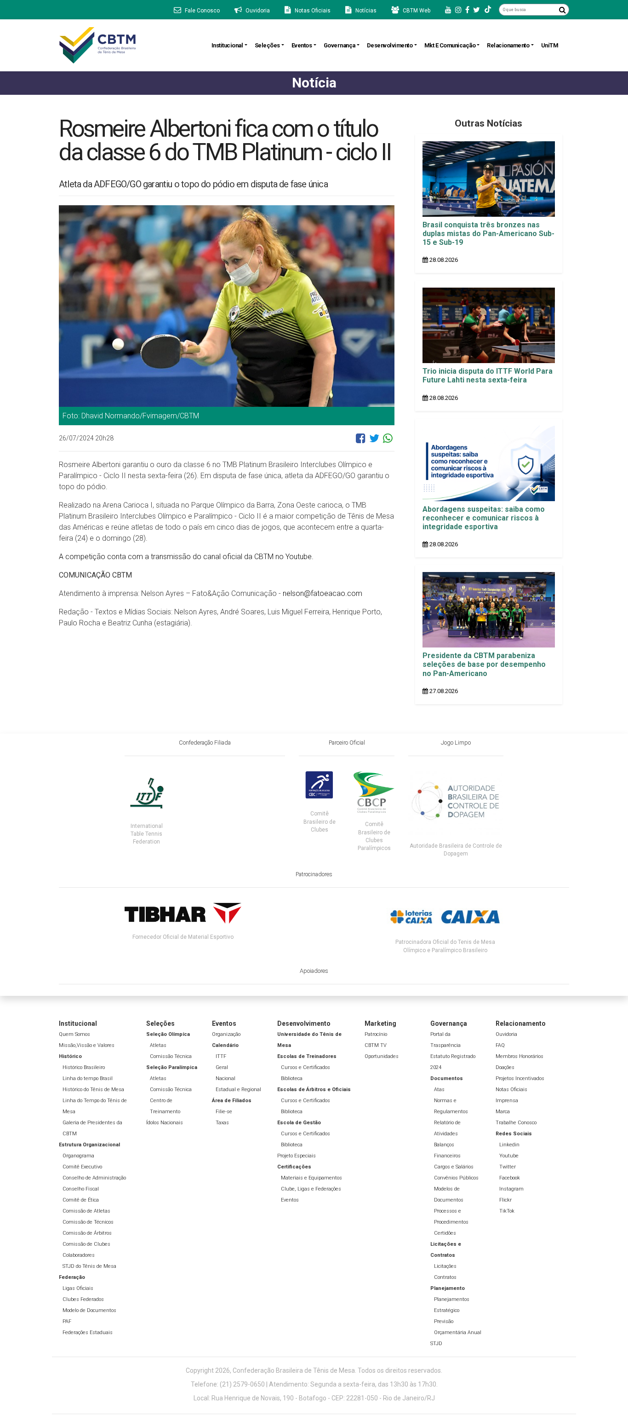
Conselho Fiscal (81, 1189)
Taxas (222, 1123)
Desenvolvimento (390, 45)
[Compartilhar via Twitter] (374, 442)
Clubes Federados (83, 1299)
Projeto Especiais (296, 1156)
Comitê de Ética (81, 1200)
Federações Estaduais (88, 1332)
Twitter (507, 1167)
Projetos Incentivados (520, 1078)
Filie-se (224, 1112)
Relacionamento (508, 45)
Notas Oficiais (511, 1090)
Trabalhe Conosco (516, 1123)
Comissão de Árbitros (87, 1233)
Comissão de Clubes (86, 1244)
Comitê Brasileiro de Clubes (319, 821)
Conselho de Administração (94, 1178)
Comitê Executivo (82, 1167)
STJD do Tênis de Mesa (89, 1266)
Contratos (445, 1277)
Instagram (511, 1189)
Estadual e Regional (238, 1090)
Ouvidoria (506, 1034)
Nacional (225, 1078)
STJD (436, 1344)
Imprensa (507, 1101)
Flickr (505, 1200)
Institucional (227, 45)
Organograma (78, 1156)
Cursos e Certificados (305, 1067)
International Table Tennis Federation (147, 834)
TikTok (506, 1211)
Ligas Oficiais (78, 1288)
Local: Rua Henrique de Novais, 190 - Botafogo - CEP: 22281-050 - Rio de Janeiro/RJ (314, 1398)
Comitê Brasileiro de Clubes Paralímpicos (374, 836)
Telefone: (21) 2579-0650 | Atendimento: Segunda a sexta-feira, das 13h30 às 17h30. (314, 1384)
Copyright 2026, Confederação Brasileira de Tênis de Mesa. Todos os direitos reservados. (314, 1370)
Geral (222, 1067)
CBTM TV (376, 1045)
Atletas (158, 1045)
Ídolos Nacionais (164, 1123)
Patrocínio (376, 1034)
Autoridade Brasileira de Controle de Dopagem (456, 850)
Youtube (509, 1156)
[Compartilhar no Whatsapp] (387, 442)
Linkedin (509, 1145)
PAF (67, 1321)
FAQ (500, 1045)
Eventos (301, 45)
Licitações (445, 1266)
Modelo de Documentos (89, 1310)
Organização (226, 1034)
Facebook (509, 1178)
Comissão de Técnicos (88, 1222)
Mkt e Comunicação (450, 45)
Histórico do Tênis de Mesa (93, 1090)
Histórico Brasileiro (84, 1067)
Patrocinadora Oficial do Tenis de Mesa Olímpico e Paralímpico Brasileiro (445, 946)
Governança (339, 45)
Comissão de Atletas (86, 1211)
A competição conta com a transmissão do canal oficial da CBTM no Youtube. (186, 556)
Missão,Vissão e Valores (86, 1045)
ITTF (221, 1056)
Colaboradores (79, 1255)
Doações (505, 1067)
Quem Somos (74, 1034)
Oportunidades (382, 1056)
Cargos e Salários (454, 1167)
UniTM (550, 45)
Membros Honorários (519, 1056)
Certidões (445, 1233)
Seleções (267, 45)
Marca (503, 1112)
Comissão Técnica (171, 1056)
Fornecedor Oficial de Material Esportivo (183, 937)
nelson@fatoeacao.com (322, 593)
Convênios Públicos (456, 1178)
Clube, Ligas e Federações (311, 1189)
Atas (439, 1090)
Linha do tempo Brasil (88, 1078)
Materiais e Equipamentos (311, 1178)
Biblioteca (292, 1078)
